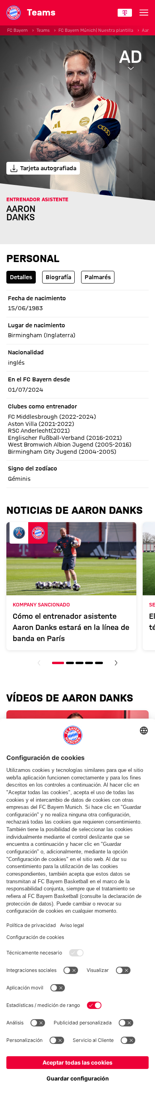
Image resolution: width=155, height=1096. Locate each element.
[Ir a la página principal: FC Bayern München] (13, 13)
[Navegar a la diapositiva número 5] (99, 663)
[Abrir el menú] (144, 12)
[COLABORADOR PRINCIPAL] (125, 13)
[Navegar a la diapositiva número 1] (58, 663)
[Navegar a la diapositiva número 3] (79, 663)
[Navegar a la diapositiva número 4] (89, 663)
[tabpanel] (77, 389)
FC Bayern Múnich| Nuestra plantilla (95, 30)
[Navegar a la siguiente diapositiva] (116, 663)
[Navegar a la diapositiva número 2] (70, 663)
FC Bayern (17, 30)
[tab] (21, 277)
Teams (43, 30)
